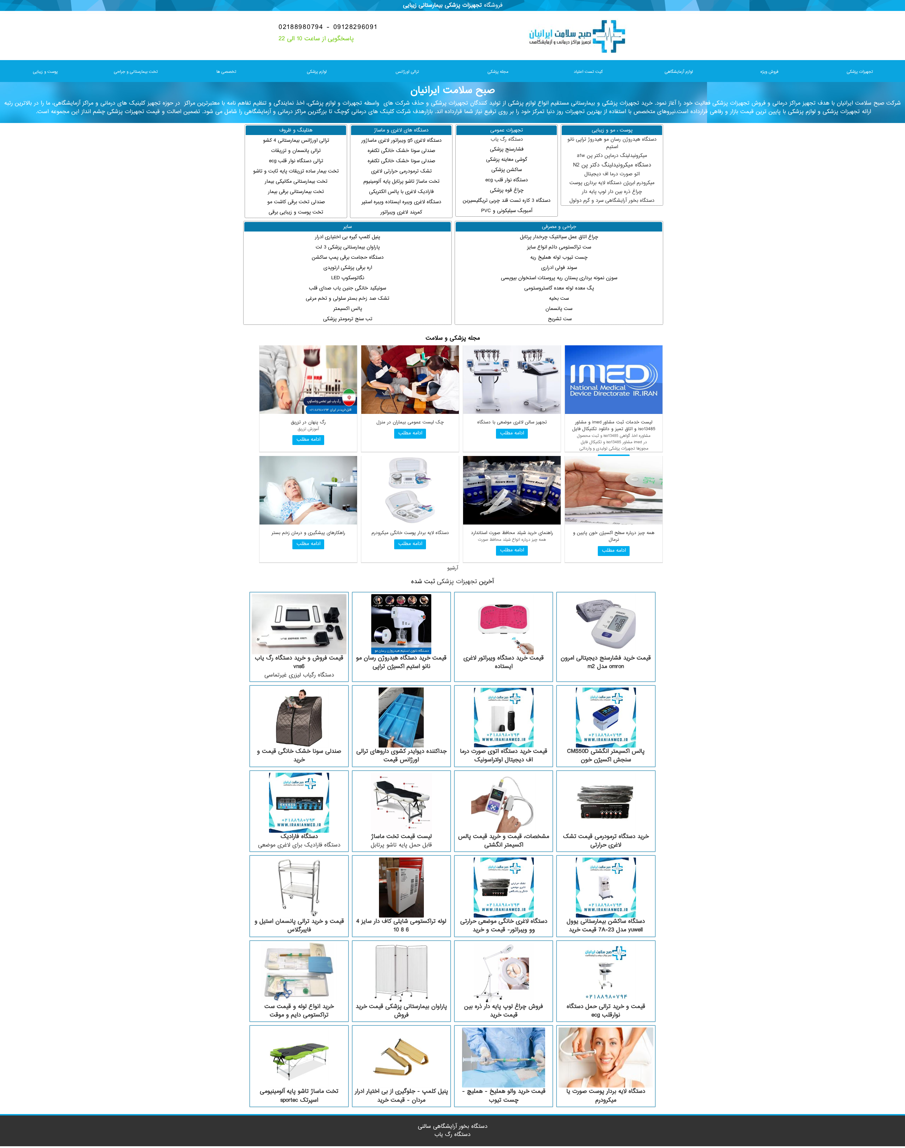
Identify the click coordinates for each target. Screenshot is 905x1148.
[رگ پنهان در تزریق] (308, 412)
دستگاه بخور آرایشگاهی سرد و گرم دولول (612, 200)
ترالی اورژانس (407, 71)
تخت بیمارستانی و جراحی (136, 71)
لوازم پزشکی (317, 71)
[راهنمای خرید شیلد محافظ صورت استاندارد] (512, 523)
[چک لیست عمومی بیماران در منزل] (410, 412)
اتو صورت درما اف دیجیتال (612, 174)
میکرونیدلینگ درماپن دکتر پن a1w (612, 155)
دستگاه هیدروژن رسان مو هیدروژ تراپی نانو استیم (611, 143)
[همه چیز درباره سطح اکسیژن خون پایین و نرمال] (613, 523)
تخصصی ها (226, 71)
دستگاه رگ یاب (507, 139)
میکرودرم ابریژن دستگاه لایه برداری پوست (612, 182)
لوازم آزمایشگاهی (679, 71)
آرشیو (452, 568)
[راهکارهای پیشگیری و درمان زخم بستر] (308, 523)
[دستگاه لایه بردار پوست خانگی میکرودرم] (410, 523)
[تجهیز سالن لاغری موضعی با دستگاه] (512, 412)
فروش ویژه (769, 71)
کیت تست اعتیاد (588, 71)
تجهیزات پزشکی (860, 71)
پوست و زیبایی (45, 71)
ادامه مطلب (512, 433)
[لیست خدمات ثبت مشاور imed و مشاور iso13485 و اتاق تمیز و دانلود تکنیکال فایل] (613, 412)
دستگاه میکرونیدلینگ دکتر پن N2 (612, 165)
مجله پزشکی (497, 71)
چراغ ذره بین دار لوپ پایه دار (612, 191)
